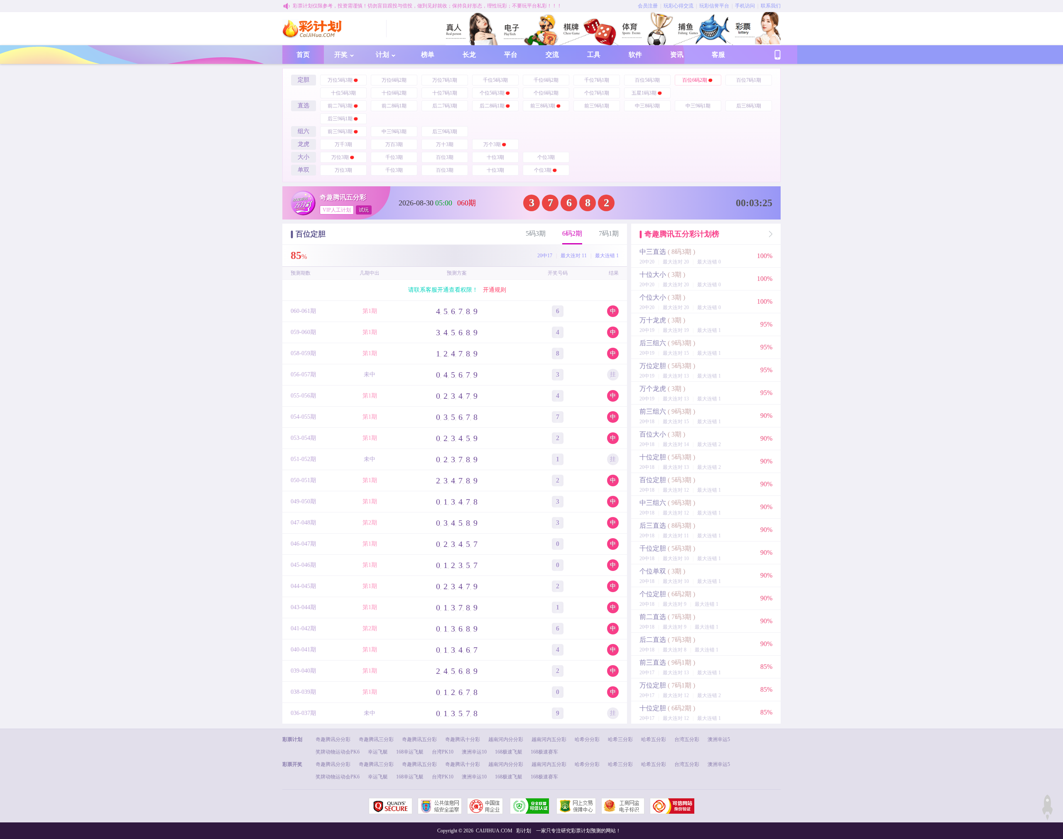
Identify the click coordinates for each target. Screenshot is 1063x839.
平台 (510, 54)
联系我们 (771, 6)
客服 (718, 54)
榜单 (427, 54)
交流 (552, 54)
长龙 (469, 54)
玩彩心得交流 (678, 6)
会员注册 (648, 6)
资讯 (676, 54)
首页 (303, 54)
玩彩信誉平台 (714, 6)
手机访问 (745, 6)
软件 (635, 54)
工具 (593, 54)
